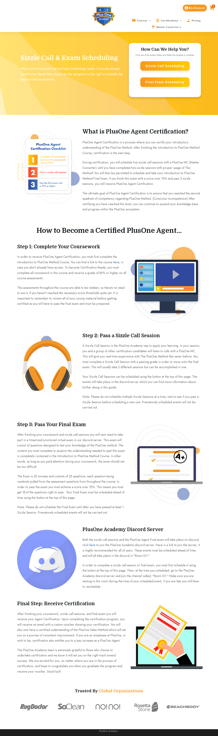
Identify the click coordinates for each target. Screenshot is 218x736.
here (116, 262)
